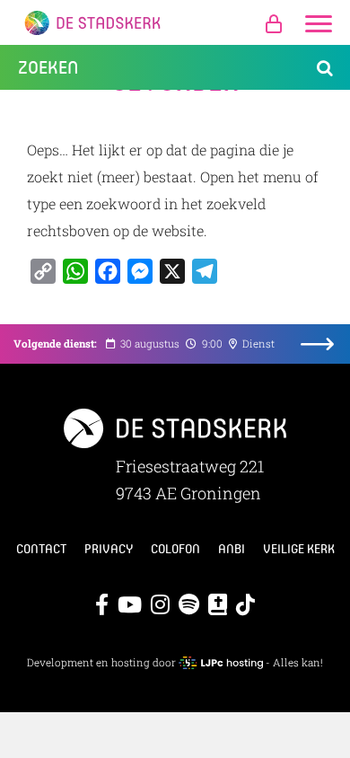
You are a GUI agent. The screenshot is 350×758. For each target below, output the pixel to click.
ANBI (231, 549)
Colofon (175, 549)
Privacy (108, 549)
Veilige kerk (299, 549)
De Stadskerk (175, 22)
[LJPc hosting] (220, 662)
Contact (41, 549)
